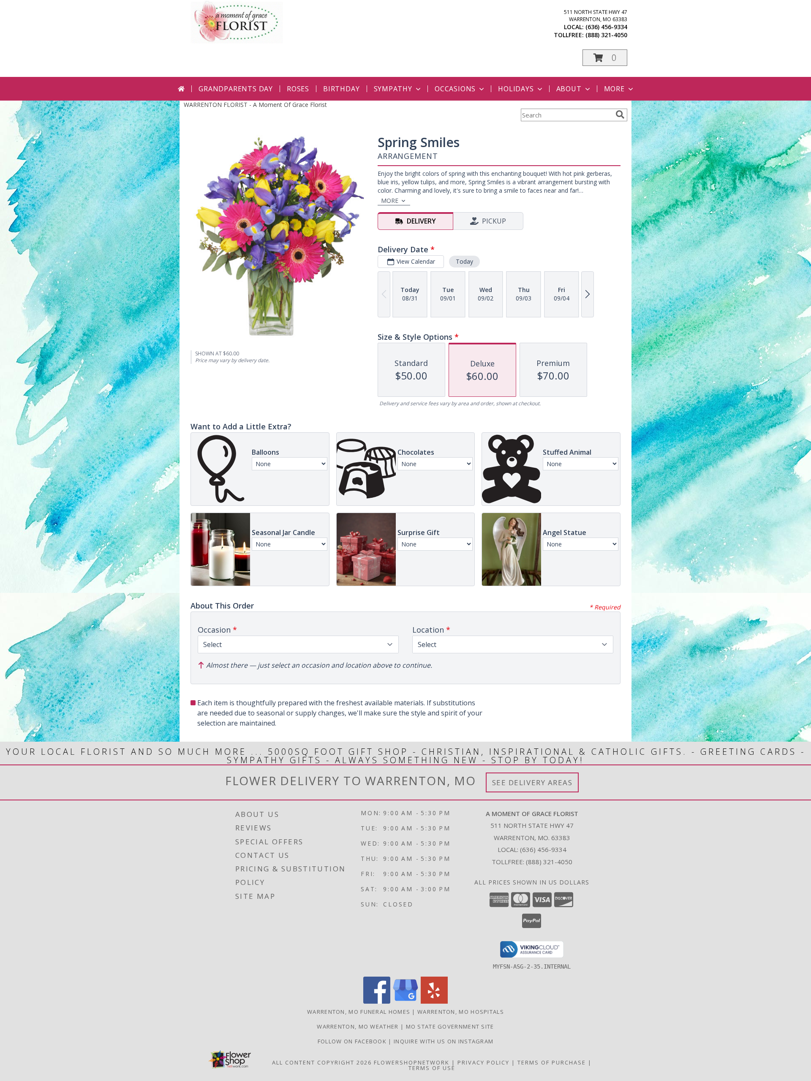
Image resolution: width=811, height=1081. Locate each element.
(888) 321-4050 (606, 35)
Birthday (341, 88)
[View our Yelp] (434, 1001)
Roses (298, 88)
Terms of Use (431, 1068)
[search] (620, 114)
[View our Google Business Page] (405, 1001)
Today (464, 261)
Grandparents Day (236, 88)
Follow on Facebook (353, 1041)
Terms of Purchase (551, 1062)
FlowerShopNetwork (411, 1062)
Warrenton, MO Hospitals (460, 1011)
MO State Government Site (450, 1026)
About (569, 88)
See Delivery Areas (532, 782)
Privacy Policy (483, 1062)
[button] (604, 57)
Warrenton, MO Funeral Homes (358, 1011)
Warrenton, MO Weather (357, 1026)
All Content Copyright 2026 (322, 1062)
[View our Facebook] (376, 1001)
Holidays (515, 88)
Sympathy (393, 88)
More (614, 88)
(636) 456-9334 (606, 27)
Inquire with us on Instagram (443, 1041)
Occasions (455, 88)
